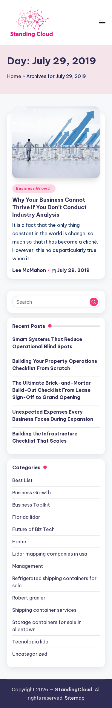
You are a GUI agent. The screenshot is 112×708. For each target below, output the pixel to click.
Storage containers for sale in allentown (47, 625)
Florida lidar (26, 517)
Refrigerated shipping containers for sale (54, 581)
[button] (94, 302)
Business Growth (34, 188)
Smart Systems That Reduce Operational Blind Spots (47, 342)
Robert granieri (29, 598)
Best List (22, 480)
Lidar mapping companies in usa (49, 554)
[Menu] (102, 22)
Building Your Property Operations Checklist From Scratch (54, 364)
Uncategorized (29, 654)
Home (14, 76)
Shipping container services (44, 610)
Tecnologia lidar (31, 642)
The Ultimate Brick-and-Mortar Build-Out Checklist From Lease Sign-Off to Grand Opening (51, 390)
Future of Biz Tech (33, 529)
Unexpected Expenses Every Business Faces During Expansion (52, 415)
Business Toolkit (31, 505)
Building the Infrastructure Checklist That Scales (44, 437)
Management (27, 566)
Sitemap (75, 698)
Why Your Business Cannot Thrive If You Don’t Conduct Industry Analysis (49, 207)
